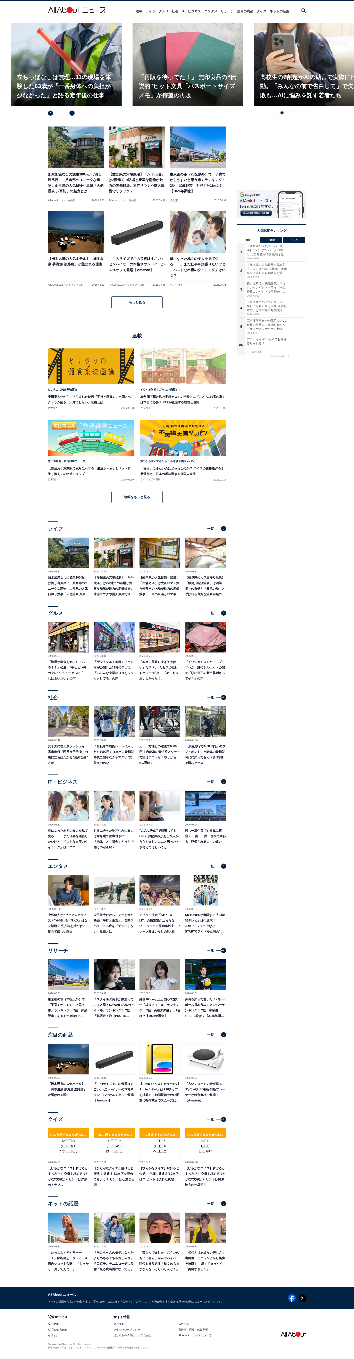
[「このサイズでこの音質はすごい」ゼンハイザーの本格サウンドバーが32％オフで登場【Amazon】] (137, 248)
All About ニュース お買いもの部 (66, 285)
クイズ (262, 11)
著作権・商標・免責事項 (193, 1329)
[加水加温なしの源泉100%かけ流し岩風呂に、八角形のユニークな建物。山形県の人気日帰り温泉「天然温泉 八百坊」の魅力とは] (76, 164)
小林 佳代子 (176, 285)
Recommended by (280, 356)
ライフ (150, 11)
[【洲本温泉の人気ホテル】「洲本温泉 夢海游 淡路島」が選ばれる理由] (76, 248)
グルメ (164, 11)
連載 (139, 11)
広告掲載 (183, 1324)
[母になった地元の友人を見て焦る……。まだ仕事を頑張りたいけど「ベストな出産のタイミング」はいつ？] (198, 248)
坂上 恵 (174, 200)
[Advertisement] (271, 394)
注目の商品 (245, 11)
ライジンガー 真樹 (150, 479)
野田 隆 (52, 479)
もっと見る (137, 302)
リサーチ (227, 11)
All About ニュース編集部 (62, 200)
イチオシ (53, 1335)
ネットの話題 (279, 11)
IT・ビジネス (191, 11)
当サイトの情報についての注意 (132, 1335)
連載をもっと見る (137, 497)
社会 (175, 11)
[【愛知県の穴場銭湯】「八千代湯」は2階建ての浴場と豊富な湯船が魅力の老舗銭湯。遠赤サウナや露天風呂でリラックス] (137, 164)
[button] (53, 113)
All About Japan (57, 1329)
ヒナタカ (53, 407)
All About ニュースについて (194, 1335)
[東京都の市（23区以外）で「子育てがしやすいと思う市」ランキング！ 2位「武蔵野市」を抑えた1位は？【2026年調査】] (198, 164)
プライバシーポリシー (126, 1329)
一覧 (210, 528)
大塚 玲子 (145, 407)
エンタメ (210, 11)
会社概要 (118, 1324)
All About (53, 1324)
